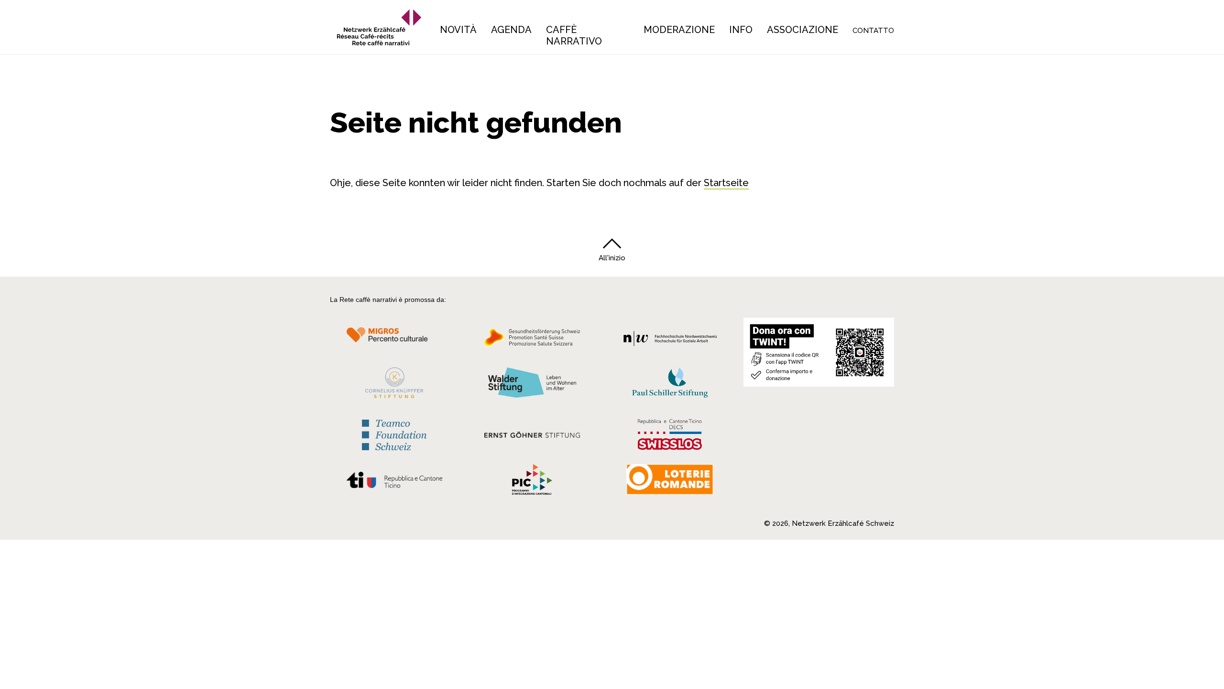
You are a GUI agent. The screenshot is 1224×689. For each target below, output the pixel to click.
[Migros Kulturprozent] (394, 340)
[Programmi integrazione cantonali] (532, 481)
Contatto (873, 30)
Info (741, 29)
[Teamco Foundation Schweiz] (394, 434)
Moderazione (679, 29)
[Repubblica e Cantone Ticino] (394, 482)
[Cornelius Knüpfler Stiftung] (394, 385)
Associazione (802, 29)
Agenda (511, 29)
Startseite (726, 183)
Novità (458, 29)
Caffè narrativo (574, 35)
